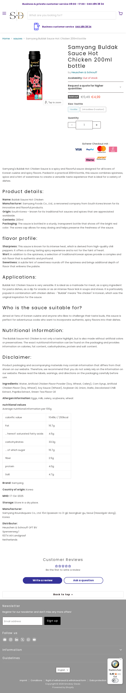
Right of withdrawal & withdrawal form (66, 680)
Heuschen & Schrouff (84, 72)
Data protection (98, 680)
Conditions (36, 680)
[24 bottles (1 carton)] (93, 113)
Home (6, 38)
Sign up (52, 621)
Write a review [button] (42, 580)
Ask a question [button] (83, 580)
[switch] (115, 680)
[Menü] (121, 660)
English (61, 670)
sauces (17, 38)
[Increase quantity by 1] (97, 124)
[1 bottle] (74, 113)
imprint (23, 680)
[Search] (111, 15)
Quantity (73, 118)
